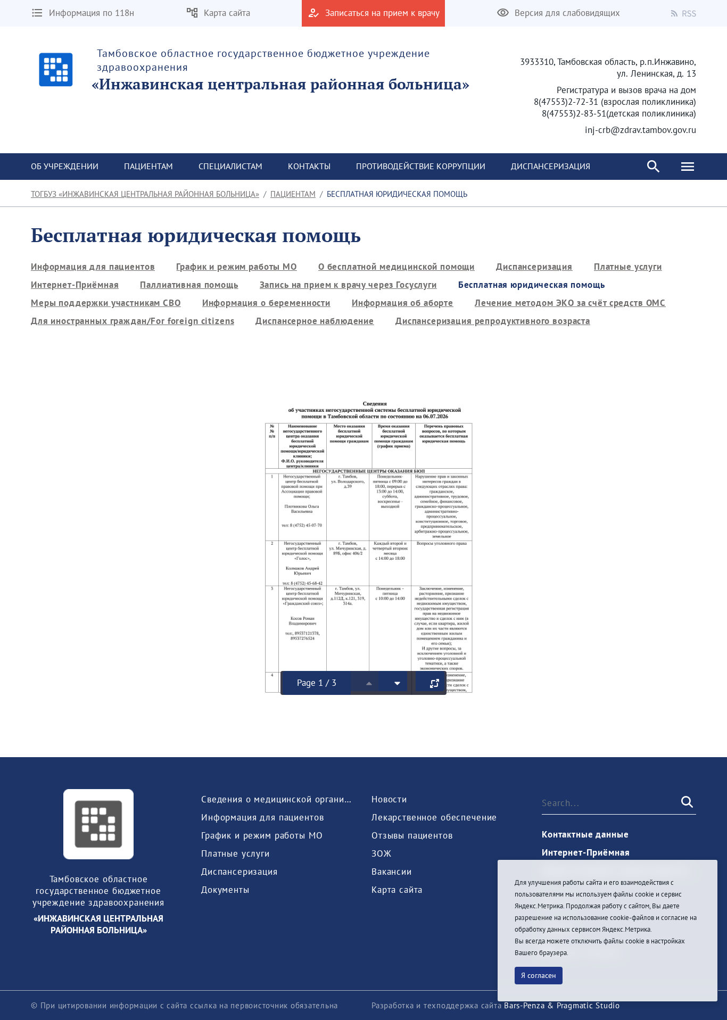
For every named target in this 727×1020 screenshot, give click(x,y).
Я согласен (538, 975)
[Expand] (430, 681)
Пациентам (293, 194)
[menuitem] (64, 166)
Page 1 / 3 (316, 683)
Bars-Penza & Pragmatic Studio (562, 1005)
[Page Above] (364, 681)
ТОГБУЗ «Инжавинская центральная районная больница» (145, 194)
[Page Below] (392, 681)
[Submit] (686, 802)
